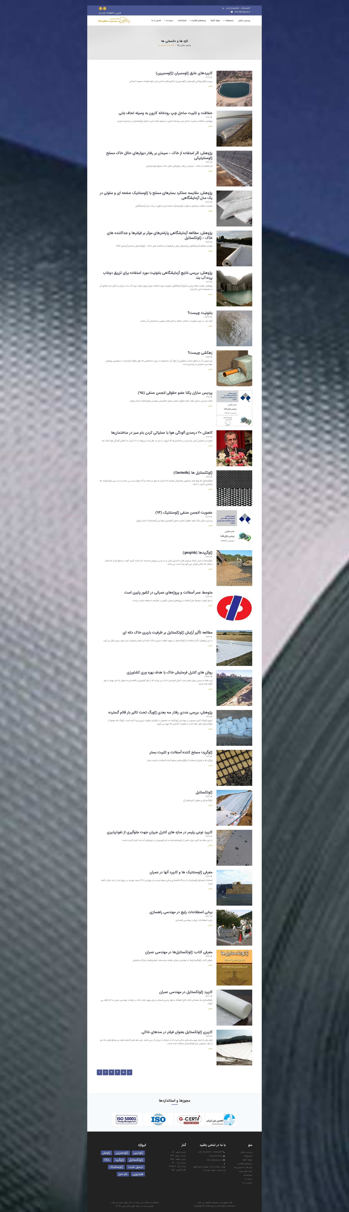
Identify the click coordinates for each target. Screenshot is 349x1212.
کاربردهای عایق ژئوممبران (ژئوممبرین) (184, 73)
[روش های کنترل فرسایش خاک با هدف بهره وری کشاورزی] (234, 688)
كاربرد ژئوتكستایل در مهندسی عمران (185, 992)
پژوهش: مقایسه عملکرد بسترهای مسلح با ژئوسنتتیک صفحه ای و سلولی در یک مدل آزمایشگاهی (156, 195)
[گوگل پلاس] (104, 8)
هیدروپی (138, 1174)
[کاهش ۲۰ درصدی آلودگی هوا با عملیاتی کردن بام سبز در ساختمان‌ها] (234, 448)
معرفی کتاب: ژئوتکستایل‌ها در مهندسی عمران (178, 952)
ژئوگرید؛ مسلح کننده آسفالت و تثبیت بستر (181, 752)
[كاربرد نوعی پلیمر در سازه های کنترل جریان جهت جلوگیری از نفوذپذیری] (234, 848)
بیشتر (210, 86)
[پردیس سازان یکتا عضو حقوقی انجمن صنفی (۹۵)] (234, 408)
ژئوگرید (119, 1160)
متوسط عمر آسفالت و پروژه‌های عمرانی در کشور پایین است (168, 592)
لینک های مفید (245, 1171)
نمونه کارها (247, 1159)
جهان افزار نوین (128, 1206)
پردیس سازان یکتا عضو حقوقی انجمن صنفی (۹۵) (175, 393)
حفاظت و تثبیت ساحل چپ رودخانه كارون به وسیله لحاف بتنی (165, 113)
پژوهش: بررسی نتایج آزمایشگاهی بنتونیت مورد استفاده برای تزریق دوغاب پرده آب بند (157, 275)
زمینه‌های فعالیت (245, 1163)
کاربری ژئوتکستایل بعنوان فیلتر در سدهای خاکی (177, 1032)
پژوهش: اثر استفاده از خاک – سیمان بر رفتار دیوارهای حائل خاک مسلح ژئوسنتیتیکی (159, 155)
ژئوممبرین (122, 1153)
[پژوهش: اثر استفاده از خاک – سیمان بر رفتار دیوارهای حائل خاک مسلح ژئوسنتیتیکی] (234, 169)
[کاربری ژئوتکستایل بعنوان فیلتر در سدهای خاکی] (234, 1048)
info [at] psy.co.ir (242, 12)
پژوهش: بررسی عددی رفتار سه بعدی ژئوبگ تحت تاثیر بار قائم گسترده (160, 712)
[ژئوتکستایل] (234, 808)
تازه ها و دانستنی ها (243, 1167)
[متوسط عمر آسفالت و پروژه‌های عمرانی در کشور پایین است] (234, 608)
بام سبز (123, 1174)
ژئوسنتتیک (116, 1167)
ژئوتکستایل (204, 792)
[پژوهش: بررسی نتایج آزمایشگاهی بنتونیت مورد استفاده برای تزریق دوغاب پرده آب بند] (234, 288)
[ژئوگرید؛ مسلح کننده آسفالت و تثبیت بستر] (234, 768)
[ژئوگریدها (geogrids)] (234, 568)
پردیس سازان (246, 1152)
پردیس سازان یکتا (184, 45)
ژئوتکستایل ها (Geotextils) (192, 472)
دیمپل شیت (135, 1167)
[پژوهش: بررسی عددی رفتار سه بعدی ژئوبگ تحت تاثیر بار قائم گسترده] (234, 728)
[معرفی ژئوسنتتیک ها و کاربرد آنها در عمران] (234, 888)
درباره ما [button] (169, 20)
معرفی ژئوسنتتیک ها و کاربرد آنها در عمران (181, 872)
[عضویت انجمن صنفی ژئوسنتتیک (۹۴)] (234, 528)
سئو (138, 1206)
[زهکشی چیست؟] (234, 368)
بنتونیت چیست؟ (200, 313)
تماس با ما (247, 1182)
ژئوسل (106, 1153)
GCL (107, 1160)
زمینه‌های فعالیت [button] (198, 20)
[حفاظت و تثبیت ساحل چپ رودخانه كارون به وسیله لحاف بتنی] (234, 129)
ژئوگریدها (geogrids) (197, 552)
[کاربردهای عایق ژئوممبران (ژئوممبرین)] (234, 89)
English (110, 13)
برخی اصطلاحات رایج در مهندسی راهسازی (181, 912)
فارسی (118, 13)
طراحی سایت (148, 1206)
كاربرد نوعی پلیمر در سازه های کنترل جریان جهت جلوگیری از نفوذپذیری (159, 832)
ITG (118, 1206)
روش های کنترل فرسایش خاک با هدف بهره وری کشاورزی (169, 672)
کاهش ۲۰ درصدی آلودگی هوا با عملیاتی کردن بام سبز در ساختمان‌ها (161, 432)
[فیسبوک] (100, 8)
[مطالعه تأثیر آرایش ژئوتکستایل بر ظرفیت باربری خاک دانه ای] (234, 648)
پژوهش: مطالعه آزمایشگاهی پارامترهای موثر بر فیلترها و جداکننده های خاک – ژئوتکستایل (159, 235)
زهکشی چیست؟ (200, 353)
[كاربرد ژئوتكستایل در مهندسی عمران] (234, 1008)
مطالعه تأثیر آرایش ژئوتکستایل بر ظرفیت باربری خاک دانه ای (167, 632)
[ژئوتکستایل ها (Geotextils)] (234, 488)
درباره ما (248, 1179)
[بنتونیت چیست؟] (234, 328)
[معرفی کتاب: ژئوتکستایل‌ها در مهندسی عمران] (234, 968)
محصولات (248, 1156)
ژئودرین (138, 1153)
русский (102, 13)
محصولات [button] (229, 20)
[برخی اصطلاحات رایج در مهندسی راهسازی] (234, 928)
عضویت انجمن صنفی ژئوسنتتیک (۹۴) (183, 512)
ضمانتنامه (248, 1175)
